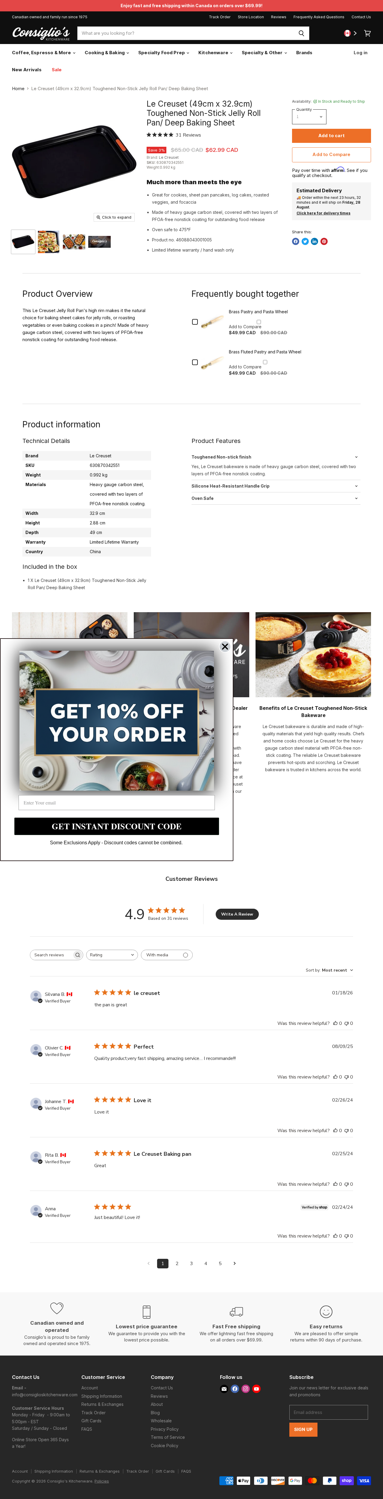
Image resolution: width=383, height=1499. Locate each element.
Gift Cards (91, 1420)
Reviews (278, 17)
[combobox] (185, 33)
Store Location (251, 17)
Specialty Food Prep (162, 52)
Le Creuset (169, 157)
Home (18, 88)
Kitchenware (213, 52)
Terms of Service (168, 1437)
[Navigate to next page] (234, 1263)
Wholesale (161, 1420)
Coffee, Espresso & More (42, 52)
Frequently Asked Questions (319, 17)
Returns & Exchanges (102, 1404)
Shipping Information (101, 1396)
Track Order (220, 17)
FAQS (86, 1429)
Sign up (303, 1429)
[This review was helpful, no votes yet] (335, 1023)
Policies (102, 1481)
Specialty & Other (263, 52)
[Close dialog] (225, 646)
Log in (360, 52)
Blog (155, 1412)
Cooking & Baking (105, 52)
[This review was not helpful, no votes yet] (346, 1023)
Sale (57, 69)
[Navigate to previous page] (148, 1263)
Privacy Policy (165, 1429)
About (157, 1404)
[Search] (301, 33)
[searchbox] (51, 955)
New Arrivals (27, 69)
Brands (304, 52)
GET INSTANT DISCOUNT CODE (117, 826)
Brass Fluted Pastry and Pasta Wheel (265, 351)
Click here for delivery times (323, 213)
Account (89, 1387)
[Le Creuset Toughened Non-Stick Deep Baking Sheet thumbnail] (48, 242)
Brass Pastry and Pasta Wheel (258, 311)
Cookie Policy (164, 1445)
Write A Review (237, 914)
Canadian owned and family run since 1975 (49, 17)
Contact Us (361, 17)
